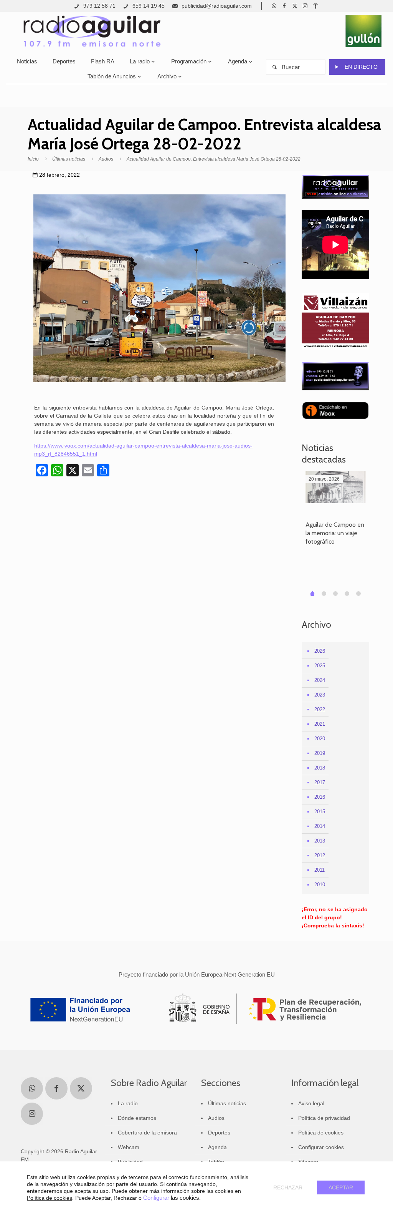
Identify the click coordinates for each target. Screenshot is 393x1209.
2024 (319, 680)
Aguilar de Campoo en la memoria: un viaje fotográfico (334, 533)
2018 (319, 768)
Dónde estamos (137, 1118)
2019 (319, 753)
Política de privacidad (324, 1118)
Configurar (156, 1198)
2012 (319, 855)
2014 (319, 826)
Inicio (33, 159)
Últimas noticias (68, 159)
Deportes (219, 1132)
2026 (319, 651)
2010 (319, 884)
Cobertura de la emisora (147, 1132)
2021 (319, 724)
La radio (128, 1103)
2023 (319, 695)
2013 (319, 841)
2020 (319, 738)
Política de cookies (320, 1132)
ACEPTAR (341, 1187)
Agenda (217, 1147)
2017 (319, 782)
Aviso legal (311, 1103)
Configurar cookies (321, 1147)
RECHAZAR (287, 1187)
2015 (319, 811)
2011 (319, 870)
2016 (319, 797)
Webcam (128, 1147)
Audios (106, 159)
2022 (319, 709)
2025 (319, 665)
